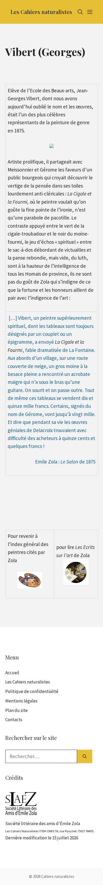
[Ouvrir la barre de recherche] (80, 11)
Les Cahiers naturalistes (41, 11)
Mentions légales (21, 701)
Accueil (12, 673)
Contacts (13, 720)
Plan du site (16, 710)
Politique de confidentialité (31, 691)
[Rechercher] (84, 756)
